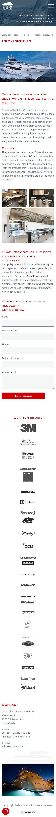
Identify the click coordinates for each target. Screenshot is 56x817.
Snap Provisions (35, 276)
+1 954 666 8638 (20, 736)
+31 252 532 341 (21, 732)
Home (25, 35)
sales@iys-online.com (40, 22)
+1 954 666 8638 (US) (41, 18)
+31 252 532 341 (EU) (41, 15)
